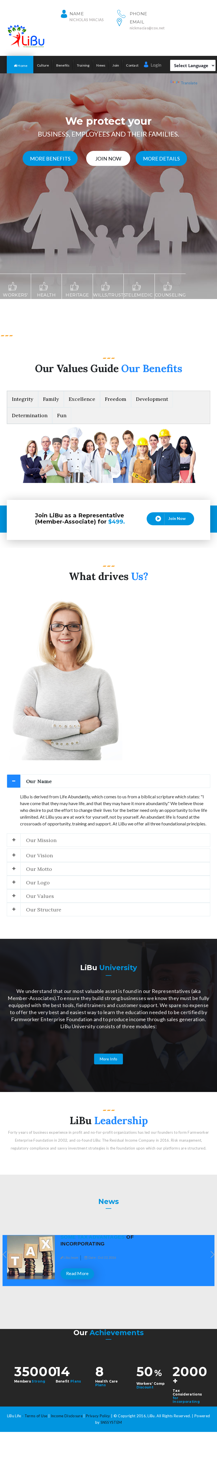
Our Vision (39, 855)
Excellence (82, 399)
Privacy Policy (98, 1416)
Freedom (115, 399)
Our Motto (39, 869)
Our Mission (41, 840)
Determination (29, 415)
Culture (43, 65)
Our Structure (43, 909)
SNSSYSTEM (111, 1422)
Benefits (63, 65)
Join (115, 65)
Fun (61, 415)
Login (155, 64)
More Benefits (50, 158)
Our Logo (38, 882)
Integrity (22, 399)
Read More (173, 1273)
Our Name (39, 781)
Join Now (108, 158)
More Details (161, 158)
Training (83, 65)
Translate (189, 82)
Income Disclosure (67, 1416)
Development (152, 399)
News (100, 65)
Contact (132, 65)
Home (22, 65)
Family (51, 399)
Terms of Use (36, 1416)
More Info (108, 1058)
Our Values (40, 896)
